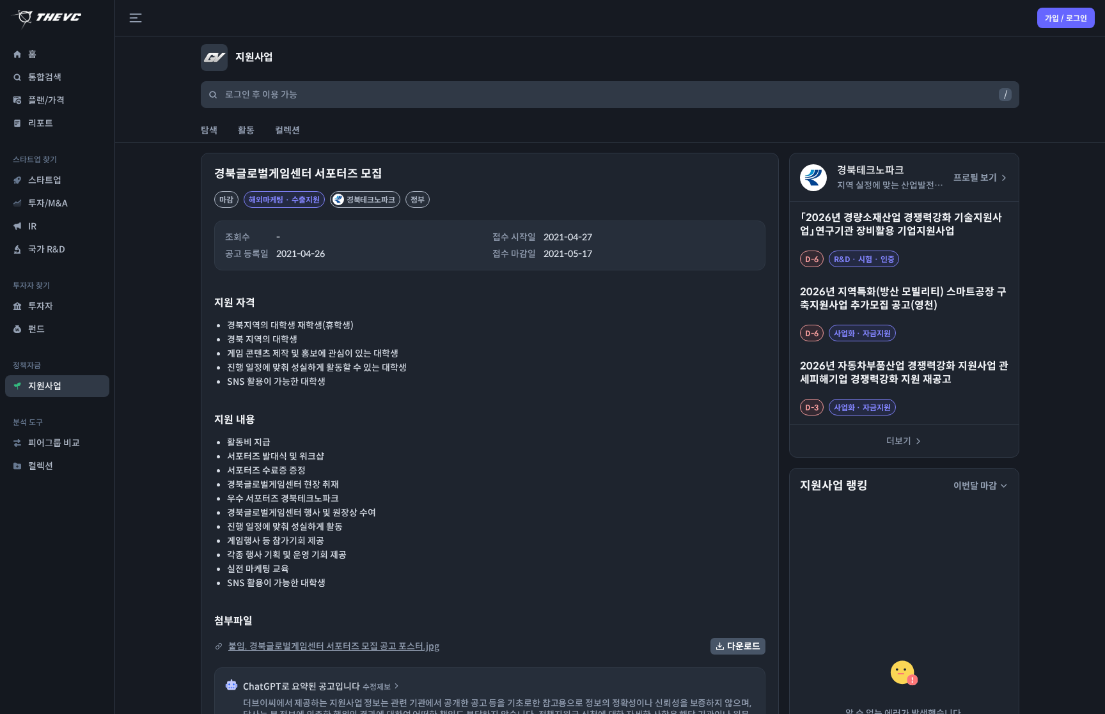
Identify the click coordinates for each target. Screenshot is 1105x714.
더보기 (898, 441)
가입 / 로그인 (1066, 18)
